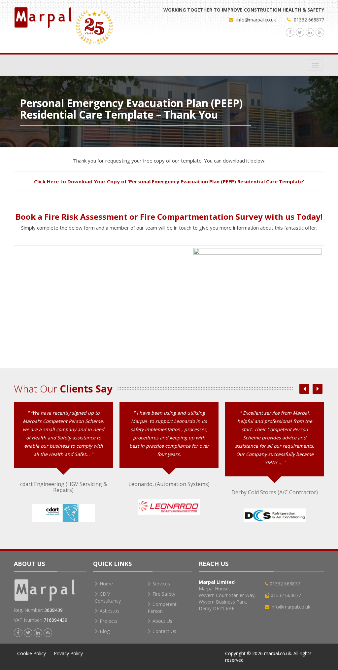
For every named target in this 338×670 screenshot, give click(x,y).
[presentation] (304, 389)
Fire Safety (163, 594)
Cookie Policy (31, 653)
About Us (162, 621)
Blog (105, 631)
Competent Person (162, 607)
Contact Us (164, 631)
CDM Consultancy (108, 597)
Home (106, 583)
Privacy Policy (68, 653)
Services (161, 583)
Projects (109, 621)
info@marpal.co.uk (256, 20)
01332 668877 (308, 20)
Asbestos (109, 611)
